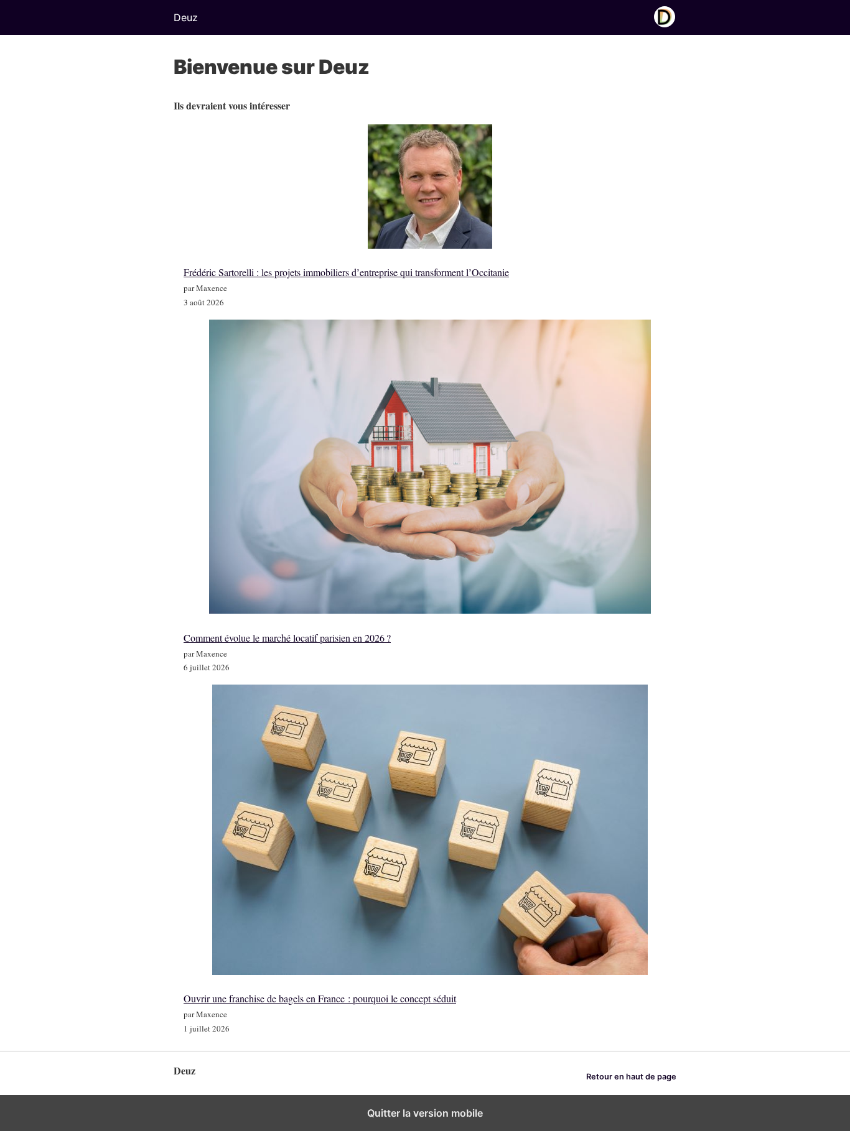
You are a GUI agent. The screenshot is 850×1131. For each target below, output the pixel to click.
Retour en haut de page (631, 1076)
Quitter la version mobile (425, 1113)
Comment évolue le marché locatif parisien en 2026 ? (287, 637)
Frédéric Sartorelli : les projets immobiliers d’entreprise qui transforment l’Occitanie (346, 272)
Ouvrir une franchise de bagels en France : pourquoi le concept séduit (320, 998)
